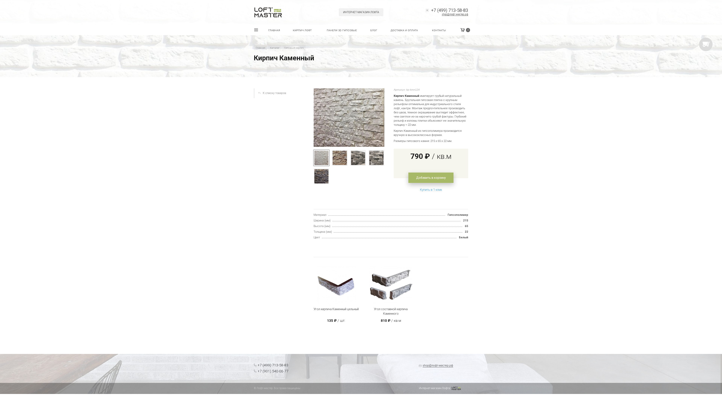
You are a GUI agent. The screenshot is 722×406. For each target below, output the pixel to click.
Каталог (275, 47)
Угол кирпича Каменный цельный (336, 309)
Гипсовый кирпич (294, 47)
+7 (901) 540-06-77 (273, 371)
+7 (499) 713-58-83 (449, 10)
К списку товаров (274, 93)
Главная (260, 47)
